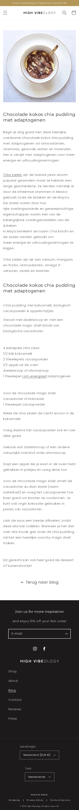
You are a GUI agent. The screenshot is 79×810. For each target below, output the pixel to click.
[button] (5, 12)
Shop (12, 671)
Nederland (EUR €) (37, 755)
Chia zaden (12, 175)
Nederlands (37, 777)
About (13, 681)
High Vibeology (34, 806)
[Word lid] (66, 633)
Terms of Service (60, 800)
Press (12, 719)
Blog (12, 690)
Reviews (14, 709)
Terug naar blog (42, 582)
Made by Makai (39, 794)
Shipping (14, 800)
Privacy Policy (35, 800)
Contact (15, 700)
